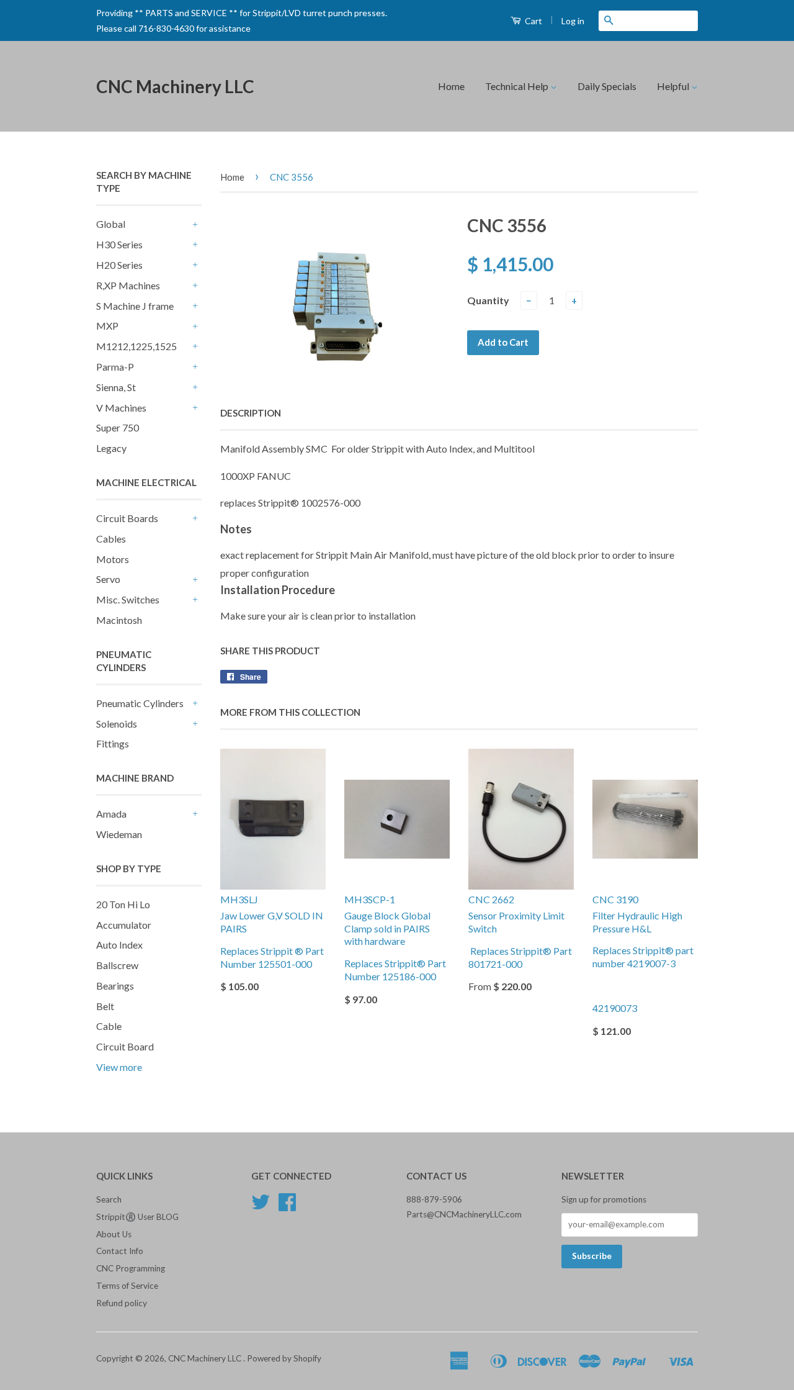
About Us (114, 1234)
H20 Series (119, 265)
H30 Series (119, 244)
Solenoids (116, 723)
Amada (111, 813)
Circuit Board (125, 1046)
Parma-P (115, 366)
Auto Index (119, 944)
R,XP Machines (128, 285)
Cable (109, 1026)
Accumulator (123, 925)
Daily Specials (607, 86)
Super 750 (117, 427)
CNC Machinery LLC (175, 86)
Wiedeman (119, 834)
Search (109, 1199)
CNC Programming (130, 1268)
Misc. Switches (127, 599)
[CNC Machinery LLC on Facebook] (287, 1206)
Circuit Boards (127, 518)
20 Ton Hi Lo (123, 904)
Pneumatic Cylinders (140, 703)
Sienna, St (116, 387)
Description (250, 412)
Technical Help (517, 86)
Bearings (115, 985)
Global (110, 224)
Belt (105, 1006)
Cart (532, 21)
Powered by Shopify (284, 1358)
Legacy (111, 448)
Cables (111, 538)
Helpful (674, 86)
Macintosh (119, 620)
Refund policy (121, 1303)
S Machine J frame (135, 306)
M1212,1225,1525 (136, 346)
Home (451, 86)
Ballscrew (117, 965)
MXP (107, 326)
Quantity (488, 300)
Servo (108, 579)
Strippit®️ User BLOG (137, 1217)
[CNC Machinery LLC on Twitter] (260, 1206)
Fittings (112, 743)
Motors (112, 559)
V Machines (121, 407)
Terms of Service (127, 1286)
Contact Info (119, 1251)
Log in (572, 21)
